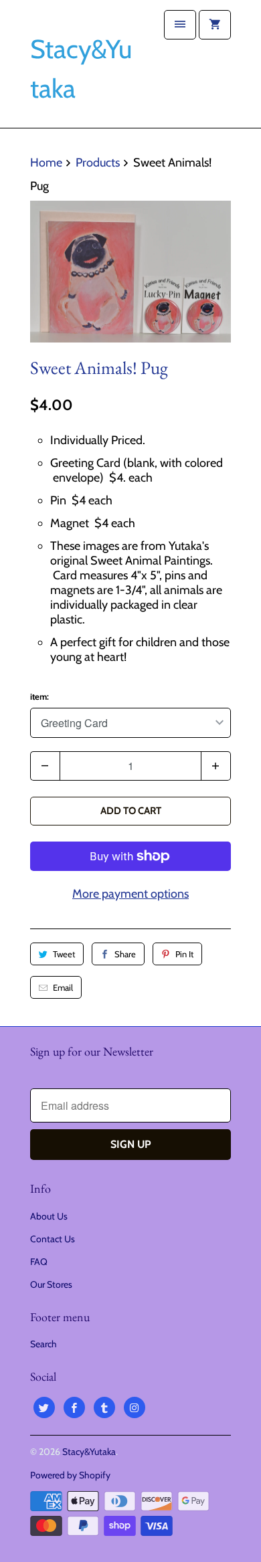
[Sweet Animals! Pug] (130, 272)
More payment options (130, 893)
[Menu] (180, 24)
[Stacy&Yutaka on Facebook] (74, 1407)
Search (43, 1344)
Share (125, 954)
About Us (49, 1216)
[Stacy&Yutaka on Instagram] (134, 1407)
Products (98, 162)
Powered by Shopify (70, 1475)
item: (39, 696)
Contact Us (52, 1239)
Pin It (184, 954)
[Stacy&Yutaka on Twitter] (44, 1407)
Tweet (64, 954)
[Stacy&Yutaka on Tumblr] (104, 1407)
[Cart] (215, 24)
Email (63, 987)
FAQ (39, 1262)
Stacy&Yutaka (89, 1452)
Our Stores (51, 1284)
